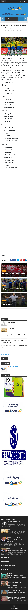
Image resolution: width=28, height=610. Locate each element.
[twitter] (24, 1)
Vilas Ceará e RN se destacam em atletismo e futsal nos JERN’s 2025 (13, 289)
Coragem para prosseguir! (13, 322)
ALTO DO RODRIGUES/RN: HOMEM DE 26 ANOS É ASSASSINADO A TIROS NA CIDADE (17, 576)
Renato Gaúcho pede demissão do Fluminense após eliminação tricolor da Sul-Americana (14, 303)
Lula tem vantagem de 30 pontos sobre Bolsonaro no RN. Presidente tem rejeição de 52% (17, 539)
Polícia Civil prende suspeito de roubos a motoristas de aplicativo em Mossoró (17, 591)
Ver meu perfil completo (12, 370)
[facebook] (18, 1)
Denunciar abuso (5, 355)
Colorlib (16, 608)
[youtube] (26, 1)
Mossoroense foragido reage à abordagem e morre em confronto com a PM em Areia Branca (17, 583)
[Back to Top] (14, 606)
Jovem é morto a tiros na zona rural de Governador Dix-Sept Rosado (16, 598)
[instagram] (20, 1)
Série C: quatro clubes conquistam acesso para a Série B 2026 (13, 274)
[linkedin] (22, 1)
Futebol (20, 30)
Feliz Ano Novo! (11, 328)
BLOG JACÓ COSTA (13, 366)
